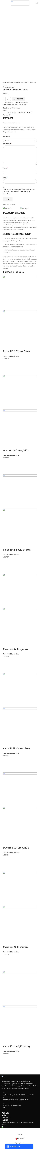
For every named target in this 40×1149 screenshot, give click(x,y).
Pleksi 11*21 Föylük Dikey (16, 748)
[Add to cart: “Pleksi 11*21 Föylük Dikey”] (5, 764)
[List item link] (20, 1101)
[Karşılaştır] (5, 347)
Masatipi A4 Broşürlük (15, 649)
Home (5, 82)
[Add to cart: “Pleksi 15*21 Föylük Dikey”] (5, 1062)
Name (5, 168)
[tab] (12, 113)
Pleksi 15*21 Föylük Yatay (17, 549)
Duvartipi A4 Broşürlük (16, 847)
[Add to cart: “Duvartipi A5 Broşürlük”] (5, 466)
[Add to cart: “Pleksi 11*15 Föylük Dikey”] (5, 367)
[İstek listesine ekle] (5, 362)
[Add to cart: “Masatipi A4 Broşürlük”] (5, 665)
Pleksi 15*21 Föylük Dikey (16, 1046)
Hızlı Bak (5, 372)
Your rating (7, 136)
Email (5, 177)
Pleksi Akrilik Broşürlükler (15, 82)
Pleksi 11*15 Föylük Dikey (16, 351)
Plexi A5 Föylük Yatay (13, 108)
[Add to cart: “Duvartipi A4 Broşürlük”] (5, 864)
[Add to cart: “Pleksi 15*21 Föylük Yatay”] (5, 566)
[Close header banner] (2, 1130)
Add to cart (18, 99)
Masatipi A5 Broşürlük (15, 947)
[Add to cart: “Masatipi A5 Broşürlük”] (5, 963)
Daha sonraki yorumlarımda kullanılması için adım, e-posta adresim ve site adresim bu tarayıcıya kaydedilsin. (19, 191)
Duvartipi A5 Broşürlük (16, 450)
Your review (7, 143)
